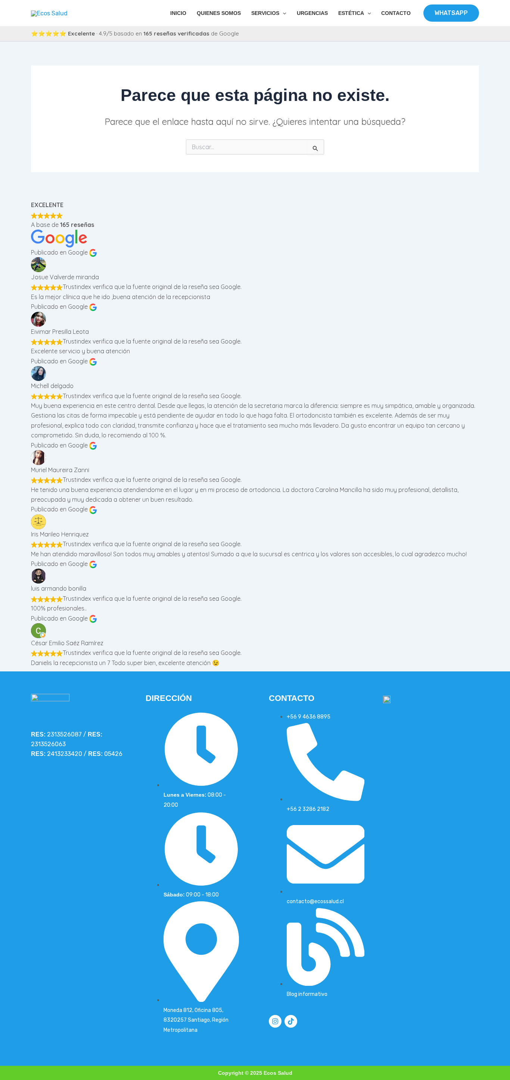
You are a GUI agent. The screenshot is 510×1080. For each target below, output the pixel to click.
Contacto (396, 13)
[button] (282, 13)
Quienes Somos (219, 13)
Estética (351, 13)
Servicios (265, 13)
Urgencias (312, 13)
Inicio (178, 13)
